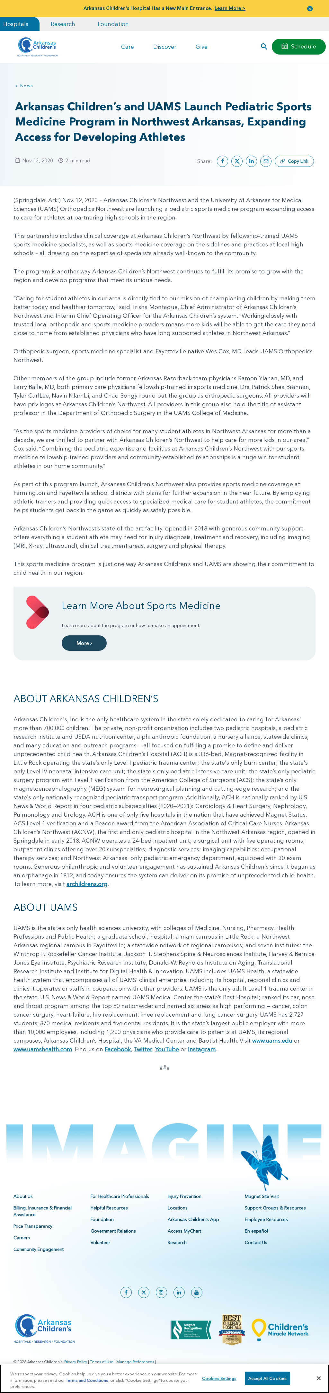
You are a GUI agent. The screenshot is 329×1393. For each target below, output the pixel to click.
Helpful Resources (109, 1208)
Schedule (303, 46)
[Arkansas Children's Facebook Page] (126, 1292)
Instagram (202, 1049)
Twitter (143, 1049)
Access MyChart (184, 1231)
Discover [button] (164, 46)
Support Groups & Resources (275, 1208)
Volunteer (100, 1242)
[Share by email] (265, 161)
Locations (178, 1208)
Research (63, 24)
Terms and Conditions (87, 1380)
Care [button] (127, 46)
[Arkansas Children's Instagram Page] (161, 1292)
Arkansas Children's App (193, 1219)
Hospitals (15, 24)
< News (24, 86)
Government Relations (113, 1231)
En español (256, 1231)
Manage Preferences (135, 1361)
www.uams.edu (272, 1040)
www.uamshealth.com (42, 1049)
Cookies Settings (219, 1377)
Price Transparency (32, 1226)
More (83, 643)
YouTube (167, 1049)
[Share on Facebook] (222, 161)
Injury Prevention (184, 1196)
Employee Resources (266, 1219)
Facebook (118, 1049)
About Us (23, 1196)
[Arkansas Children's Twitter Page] (143, 1292)
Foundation (113, 24)
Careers (21, 1238)
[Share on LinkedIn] (251, 161)
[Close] (319, 1378)
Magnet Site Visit (262, 1196)
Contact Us (256, 1242)
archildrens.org (87, 884)
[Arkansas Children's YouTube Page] (196, 1292)
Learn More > (230, 8)
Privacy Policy (75, 1361)
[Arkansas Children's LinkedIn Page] (179, 1292)
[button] (310, 8)
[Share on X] (237, 161)
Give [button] (202, 46)
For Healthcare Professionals (120, 1196)
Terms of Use (101, 1361)
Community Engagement (38, 1249)
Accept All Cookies (267, 1377)
